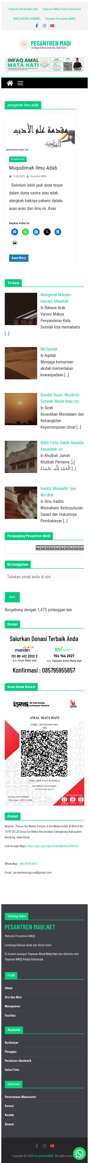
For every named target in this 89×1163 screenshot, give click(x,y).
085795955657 (28, 863)
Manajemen (12, 1006)
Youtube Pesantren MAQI (60, 18)
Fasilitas (10, 1015)
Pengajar (11, 1051)
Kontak (9, 1115)
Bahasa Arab (18, 159)
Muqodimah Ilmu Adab (33, 168)
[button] (79, 1153)
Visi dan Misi (13, 997)
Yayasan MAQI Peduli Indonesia (61, 9)
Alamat (9, 1124)
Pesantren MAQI (38, 176)
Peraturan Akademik (18, 1060)
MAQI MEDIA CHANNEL (27, 18)
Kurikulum (11, 1042)
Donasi (9, 1106)
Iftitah (9, 988)
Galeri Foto (12, 1070)
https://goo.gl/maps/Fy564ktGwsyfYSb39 (53, 846)
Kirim (12, 597)
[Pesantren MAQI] (10, 83)
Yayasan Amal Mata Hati (23, 9)
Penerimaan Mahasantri (20, 1097)
